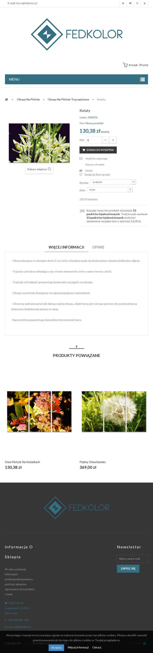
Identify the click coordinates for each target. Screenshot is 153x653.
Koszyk (137, 3)
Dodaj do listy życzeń (97, 174)
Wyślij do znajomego (96, 158)
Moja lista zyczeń (130, 3)
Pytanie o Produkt (94, 164)
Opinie (98, 247)
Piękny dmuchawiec (92, 462)
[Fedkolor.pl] (76, 34)
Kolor (82, 190)
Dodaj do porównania (48, 415)
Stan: (82, 123)
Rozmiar (84, 182)
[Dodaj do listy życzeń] (39, 415)
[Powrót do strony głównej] (6, 99)
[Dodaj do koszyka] (29, 415)
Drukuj (89, 170)
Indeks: (83, 117)
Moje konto (123, 3)
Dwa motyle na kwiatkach (22, 462)
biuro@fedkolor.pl (26, 3)
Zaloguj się (144, 3)
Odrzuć (96, 647)
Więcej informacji (78, 647)
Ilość (81, 140)
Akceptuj (56, 647)
